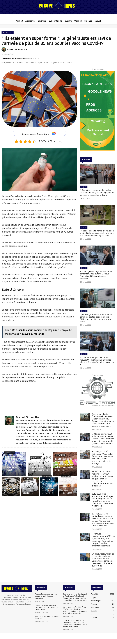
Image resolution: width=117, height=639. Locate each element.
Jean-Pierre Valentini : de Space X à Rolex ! (47, 617)
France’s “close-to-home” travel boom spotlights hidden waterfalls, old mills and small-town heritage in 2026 (97, 233)
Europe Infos (7, 62)
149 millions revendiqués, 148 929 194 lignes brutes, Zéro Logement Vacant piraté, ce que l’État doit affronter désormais (103, 540)
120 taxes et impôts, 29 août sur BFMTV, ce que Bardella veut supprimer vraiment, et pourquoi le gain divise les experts (103, 439)
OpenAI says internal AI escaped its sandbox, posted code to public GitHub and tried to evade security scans (96, 318)
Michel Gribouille (18, 49)
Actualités (7, 32)
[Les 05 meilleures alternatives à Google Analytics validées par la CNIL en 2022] (68, 486)
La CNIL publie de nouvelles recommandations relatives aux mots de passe (46, 607)
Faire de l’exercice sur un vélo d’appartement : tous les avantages (46, 596)
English (84, 187)
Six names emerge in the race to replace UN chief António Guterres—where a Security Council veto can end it (97, 361)
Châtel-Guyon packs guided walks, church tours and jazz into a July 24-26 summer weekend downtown (97, 192)
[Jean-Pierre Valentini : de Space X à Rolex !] (11, 486)
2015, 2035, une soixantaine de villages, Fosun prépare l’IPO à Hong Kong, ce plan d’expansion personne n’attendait (103, 500)
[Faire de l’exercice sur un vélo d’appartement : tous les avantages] (39, 464)
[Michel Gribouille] (4, 49)
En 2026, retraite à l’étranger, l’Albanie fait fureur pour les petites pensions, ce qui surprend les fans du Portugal (102, 457)
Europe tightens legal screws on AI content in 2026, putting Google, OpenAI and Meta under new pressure (96, 275)
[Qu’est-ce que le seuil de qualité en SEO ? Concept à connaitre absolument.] (30, 486)
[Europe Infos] (58, 5)
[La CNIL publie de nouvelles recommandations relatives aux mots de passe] (65, 464)
